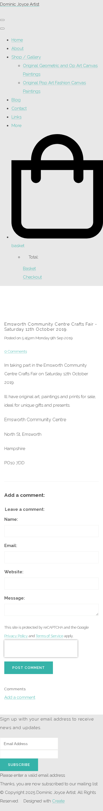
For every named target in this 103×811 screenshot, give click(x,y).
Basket (29, 268)
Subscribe (19, 765)
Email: (10, 545)
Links (16, 117)
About (17, 48)
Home (17, 40)
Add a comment (19, 697)
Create (58, 801)
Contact (19, 108)
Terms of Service (49, 636)
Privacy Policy (16, 636)
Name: (11, 519)
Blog (16, 99)
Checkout (32, 277)
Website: (13, 571)
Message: (14, 598)
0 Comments (15, 351)
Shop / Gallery (26, 57)
